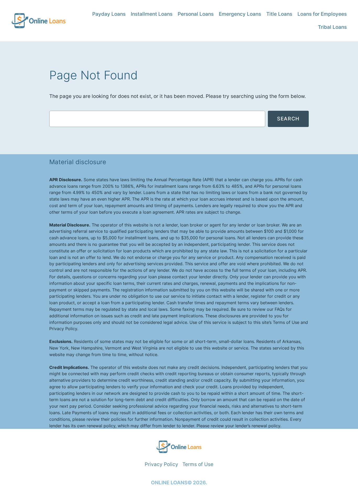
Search (288, 118)
